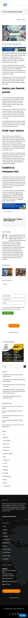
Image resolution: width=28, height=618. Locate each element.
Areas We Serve (7, 542)
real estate (5, 473)
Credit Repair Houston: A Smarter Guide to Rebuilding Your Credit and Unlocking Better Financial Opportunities (14, 391)
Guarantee (5, 559)
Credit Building (6, 440)
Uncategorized (6, 486)
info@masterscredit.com (11, 581)
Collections (6, 437)
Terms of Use (6, 555)
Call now (14, 325)
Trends (4, 482)
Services (5, 533)
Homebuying (6, 460)
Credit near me (6, 447)
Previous (19, 19)
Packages (5, 536)
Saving (5, 479)
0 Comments (9, 211)
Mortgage (5, 470)
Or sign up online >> (14, 332)
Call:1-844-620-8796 (11, 591)
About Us (5, 530)
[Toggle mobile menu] (25, 5)
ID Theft (5, 463)
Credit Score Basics (8, 453)
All (5, 211)
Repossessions (7, 476)
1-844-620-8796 (9, 578)
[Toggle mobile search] (22, 5)
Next (23, 19)
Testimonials (6, 539)
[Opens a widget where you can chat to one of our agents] (23, 615)
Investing (5, 466)
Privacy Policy (6, 552)
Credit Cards (6, 444)
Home (4, 526)
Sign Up (5, 546)
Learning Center (7, 549)
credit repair (6, 450)
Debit (4, 457)
